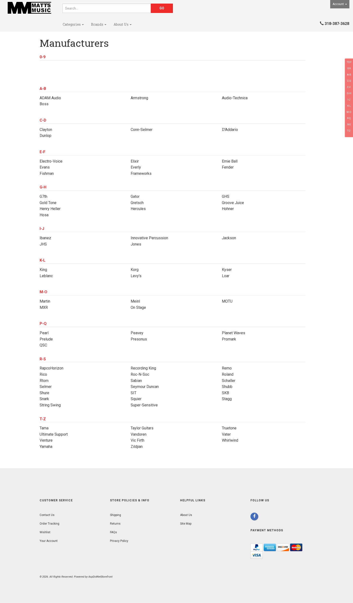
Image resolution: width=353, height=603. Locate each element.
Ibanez (45, 238)
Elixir (135, 161)
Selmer (46, 386)
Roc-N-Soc (140, 374)
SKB (225, 393)
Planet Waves (233, 333)
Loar (225, 276)
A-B (349, 74)
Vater (226, 434)
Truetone (229, 428)
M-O (349, 112)
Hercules (138, 208)
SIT (133, 393)
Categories (72, 24)
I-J (348, 99)
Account (339, 4)
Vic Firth (137, 440)
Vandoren (138, 434)
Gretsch (137, 202)
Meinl (135, 301)
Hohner (228, 208)
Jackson (229, 238)
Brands (97, 24)
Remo (227, 368)
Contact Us (47, 515)
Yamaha (46, 446)
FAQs (113, 532)
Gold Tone (48, 202)
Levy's (136, 276)
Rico (43, 374)
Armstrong (139, 98)
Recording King (143, 368)
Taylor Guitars (142, 428)
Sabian (136, 380)
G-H (349, 93)
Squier (136, 399)
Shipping (115, 515)
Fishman (47, 173)
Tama (44, 428)
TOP (349, 62)
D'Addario (230, 129)
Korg (135, 269)
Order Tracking (49, 523)
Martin (45, 301)
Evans (45, 167)
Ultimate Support (54, 434)
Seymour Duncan (145, 386)
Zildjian (137, 446)
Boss (44, 104)
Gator (135, 196)
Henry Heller (50, 208)
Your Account (49, 541)
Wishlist (45, 532)
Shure (44, 393)
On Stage (138, 307)
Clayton (46, 129)
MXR (44, 307)
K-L (349, 106)
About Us (121, 24)
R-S (349, 124)
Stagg (227, 399)
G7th (43, 196)
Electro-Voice (51, 161)
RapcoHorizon (51, 368)
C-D (349, 81)
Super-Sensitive (144, 405)
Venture (46, 440)
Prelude (46, 339)
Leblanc (46, 276)
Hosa (44, 215)
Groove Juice (233, 202)
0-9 (349, 68)
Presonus (139, 339)
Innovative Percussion (149, 238)
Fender (228, 167)
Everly (136, 167)
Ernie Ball (229, 161)
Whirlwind (230, 440)
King (43, 269)
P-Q (349, 118)
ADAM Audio (50, 98)
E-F (349, 87)
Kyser (227, 269)
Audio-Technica (235, 98)
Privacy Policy (119, 541)
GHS (225, 196)
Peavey (137, 333)
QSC (43, 345)
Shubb (227, 386)
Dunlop (45, 135)
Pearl (44, 333)
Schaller (228, 380)
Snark (44, 399)
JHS (43, 244)
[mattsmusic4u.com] (29, 8)
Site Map (185, 523)
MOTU (227, 301)
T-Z (349, 130)
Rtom (44, 380)
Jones (136, 244)
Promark (229, 339)
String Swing (50, 405)
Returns (115, 523)
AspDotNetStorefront (100, 576)
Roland (227, 374)
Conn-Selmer (141, 129)
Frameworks (141, 173)
